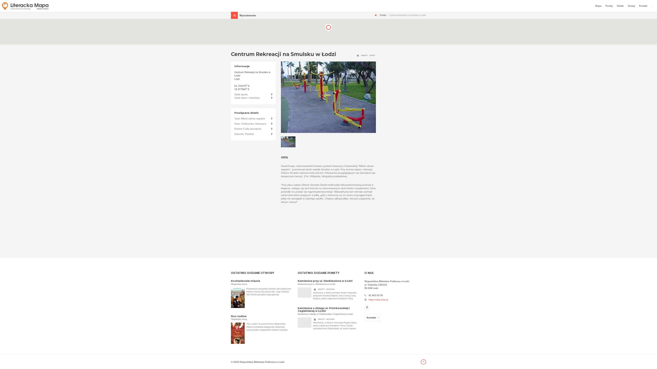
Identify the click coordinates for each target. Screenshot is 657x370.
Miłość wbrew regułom (253, 118)
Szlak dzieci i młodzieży (247, 97)
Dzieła (620, 5)
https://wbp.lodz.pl (378, 299)
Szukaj (631, 5)
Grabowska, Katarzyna (254, 123)
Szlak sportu (241, 94)
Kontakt (643, 5)
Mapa (598, 5)
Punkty (609, 5)
